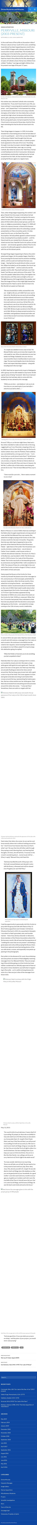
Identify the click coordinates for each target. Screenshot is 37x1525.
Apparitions (6, 1347)
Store (2, 1503)
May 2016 (4, 1463)
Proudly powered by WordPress (9, 1522)
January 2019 (5, 1426)
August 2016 (4, 1453)
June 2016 (4, 1460)
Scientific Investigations (8, 1500)
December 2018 (5, 1429)
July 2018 (4, 1443)
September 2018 (6, 1439)
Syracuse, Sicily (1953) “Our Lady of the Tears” (14, 1401)
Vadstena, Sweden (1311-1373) (10, 1398)
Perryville (15, 1347)
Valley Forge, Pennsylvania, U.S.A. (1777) (13, 1394)
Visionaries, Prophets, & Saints (10, 1514)
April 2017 (4, 1446)
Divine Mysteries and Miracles (12, 9)
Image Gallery (5, 1486)
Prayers (3, 1497)
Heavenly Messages (6, 1483)
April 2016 (4, 1467)
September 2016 (6, 1450)
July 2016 (4, 1457)
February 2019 (5, 1422)
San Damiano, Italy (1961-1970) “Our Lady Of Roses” (16, 1363)
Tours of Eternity (6, 1507)
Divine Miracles (5, 1479)
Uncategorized (5, 1510)
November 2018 (6, 1433)
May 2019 (4, 1419)
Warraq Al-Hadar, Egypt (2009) (10, 1357)
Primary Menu (34, 9)
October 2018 (5, 1436)
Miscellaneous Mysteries (8, 1493)
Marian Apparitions (7, 27)
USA (22, 1347)
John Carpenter (18, 37)
